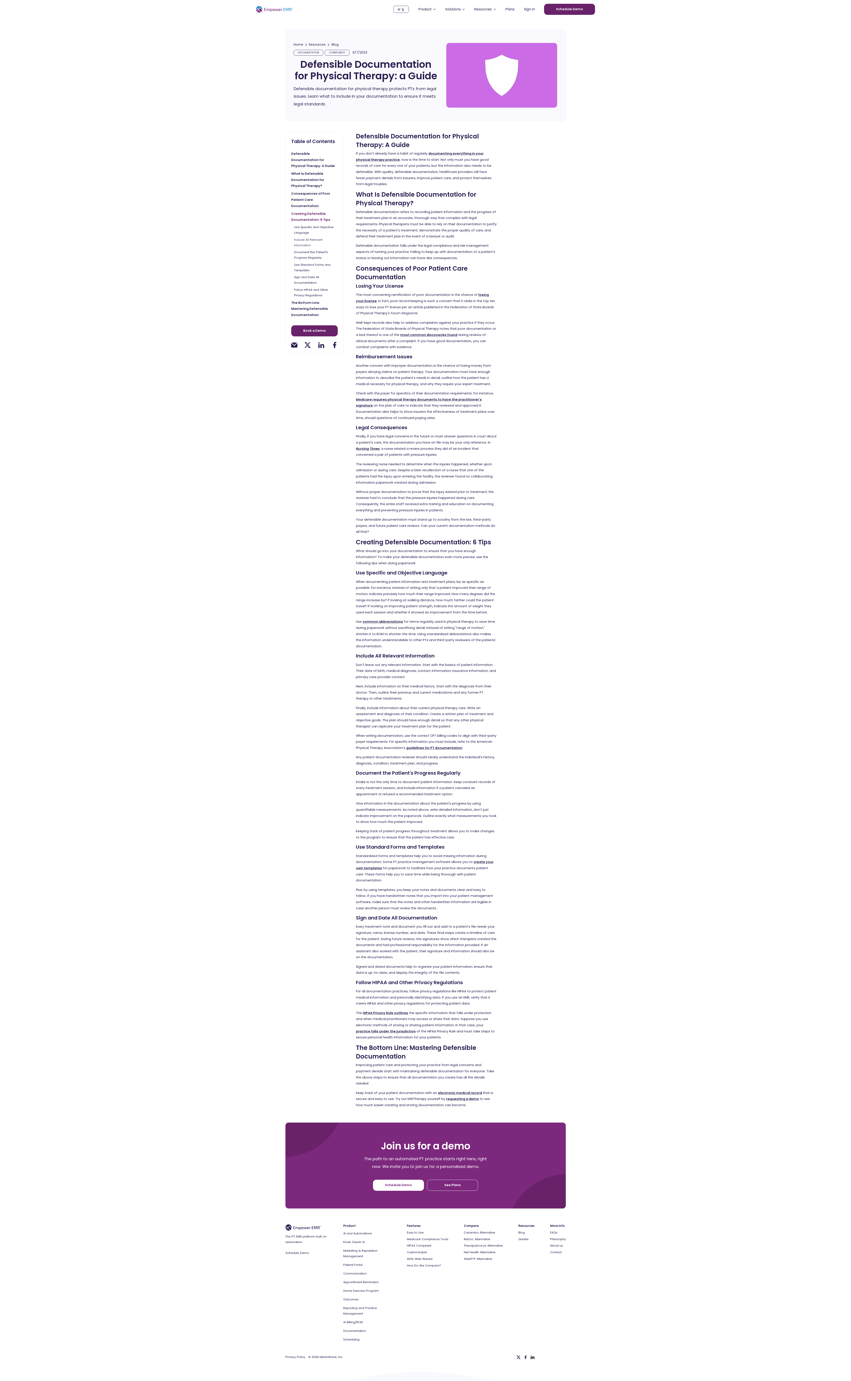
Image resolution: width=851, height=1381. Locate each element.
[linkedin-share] (321, 345)
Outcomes (351, 1299)
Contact (556, 1252)
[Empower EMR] (274, 9)
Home (298, 45)
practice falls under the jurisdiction (386, 1031)
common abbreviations (383, 621)
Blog (335, 45)
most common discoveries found (428, 335)
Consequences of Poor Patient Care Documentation (310, 199)
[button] (427, 9)
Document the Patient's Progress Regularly (311, 255)
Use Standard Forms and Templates (312, 267)
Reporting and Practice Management (360, 1311)
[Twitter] (519, 1357)
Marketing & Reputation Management (360, 1253)
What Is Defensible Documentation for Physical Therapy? (307, 179)
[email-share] (294, 345)
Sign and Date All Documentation (306, 280)
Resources (317, 45)
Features (414, 1226)
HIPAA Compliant (419, 1245)
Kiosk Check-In (354, 1242)
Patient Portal (353, 1265)
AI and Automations (357, 1233)
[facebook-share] (335, 345)
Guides (523, 1239)
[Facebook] (526, 1357)
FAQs (553, 1232)
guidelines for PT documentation (434, 748)
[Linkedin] (533, 1357)
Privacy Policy (295, 1357)
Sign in (529, 9)
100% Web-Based (419, 1259)
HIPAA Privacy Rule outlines (385, 1013)
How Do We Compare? (424, 1265)
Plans (510, 9)
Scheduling (351, 1339)
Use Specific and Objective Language (314, 230)
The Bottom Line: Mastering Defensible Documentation (309, 309)
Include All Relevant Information (308, 242)
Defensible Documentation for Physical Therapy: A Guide (313, 159)
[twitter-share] (307, 345)
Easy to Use (415, 1232)
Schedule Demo (297, 1253)
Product (349, 1226)
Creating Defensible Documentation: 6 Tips (310, 216)
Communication (355, 1273)
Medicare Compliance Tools (427, 1239)
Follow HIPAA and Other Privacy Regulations (311, 292)
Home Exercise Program (361, 1291)
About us (556, 1245)
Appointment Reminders (361, 1282)
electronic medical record (460, 1093)
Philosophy (558, 1239)
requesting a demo (462, 1099)
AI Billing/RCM (353, 1322)
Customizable (417, 1252)
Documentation (354, 1331)
